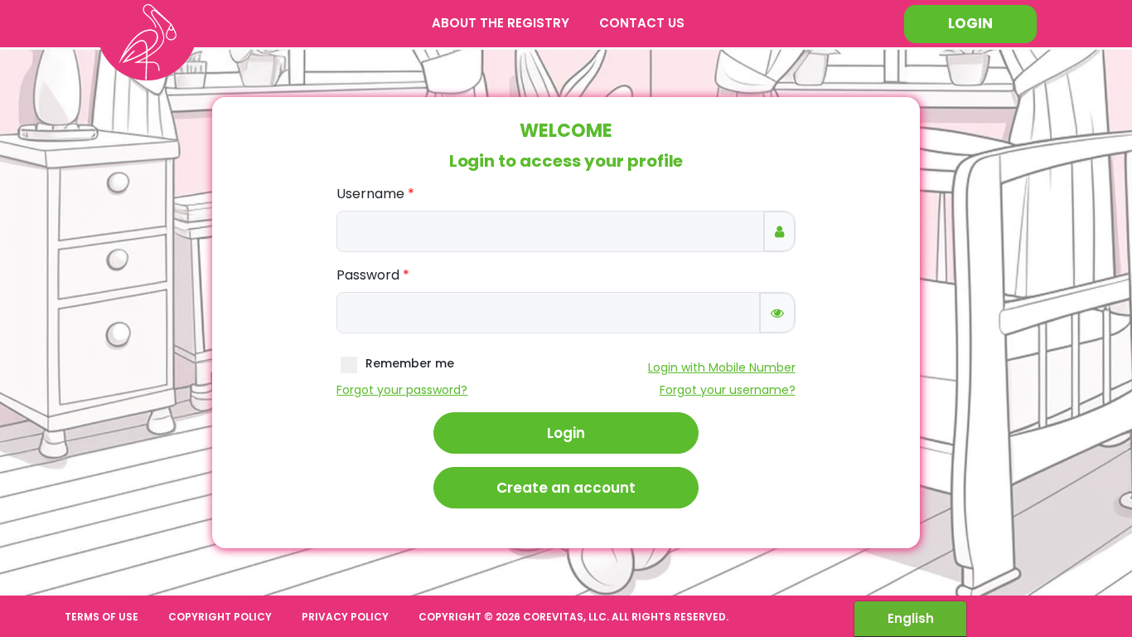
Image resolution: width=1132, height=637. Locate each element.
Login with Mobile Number (722, 367)
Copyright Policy (220, 617)
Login (970, 23)
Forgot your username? (728, 390)
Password (367, 274)
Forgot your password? (401, 390)
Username (370, 193)
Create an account (565, 488)
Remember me (409, 364)
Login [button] (566, 433)
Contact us (642, 23)
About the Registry (500, 23)
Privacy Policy (345, 617)
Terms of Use (101, 617)
